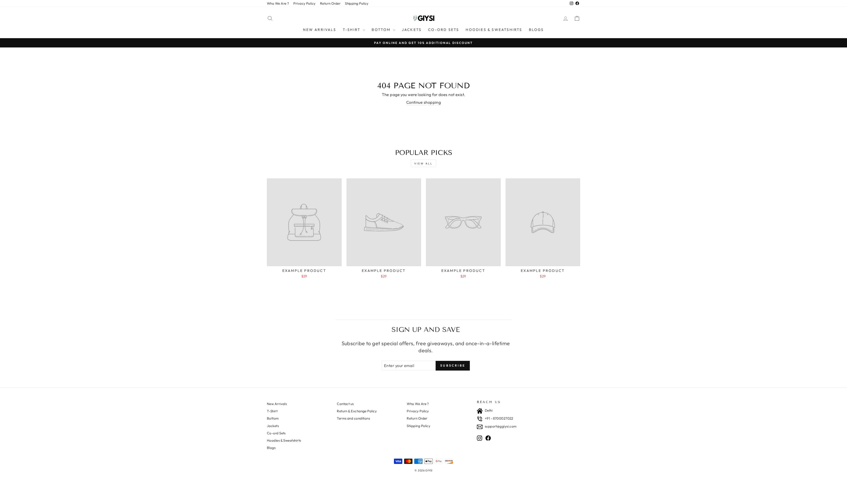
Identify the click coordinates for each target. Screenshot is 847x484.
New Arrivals (319, 29)
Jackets (412, 29)
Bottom (382, 29)
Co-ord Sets (443, 29)
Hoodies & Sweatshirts (494, 29)
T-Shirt (352, 29)
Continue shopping (423, 102)
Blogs (536, 29)
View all (423, 163)
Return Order (330, 3)
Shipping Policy (357, 3)
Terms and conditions (353, 418)
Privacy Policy (304, 3)
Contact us (345, 404)
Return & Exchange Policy (357, 411)
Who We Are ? (278, 3)
